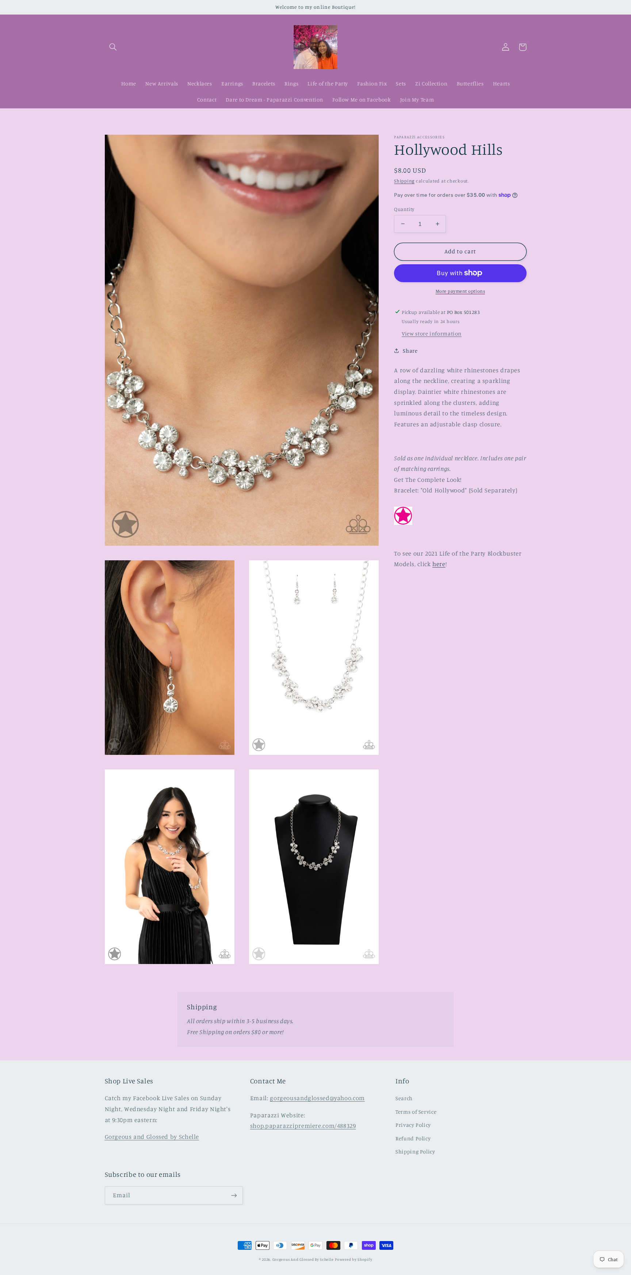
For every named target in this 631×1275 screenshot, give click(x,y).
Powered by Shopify (353, 1259)
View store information (432, 333)
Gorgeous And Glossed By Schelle (303, 1259)
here (438, 564)
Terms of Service (415, 1112)
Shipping (404, 181)
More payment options (460, 291)
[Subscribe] (233, 1195)
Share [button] (410, 350)
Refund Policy (413, 1138)
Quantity (404, 209)
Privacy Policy (413, 1125)
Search (404, 1098)
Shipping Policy (415, 1151)
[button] (113, 47)
